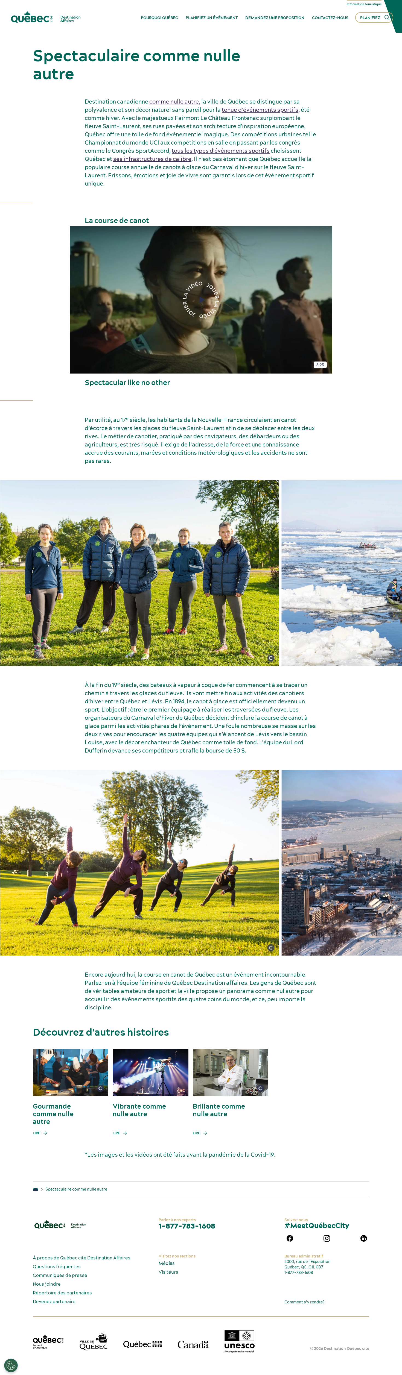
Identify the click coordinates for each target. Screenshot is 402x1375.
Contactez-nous (330, 17)
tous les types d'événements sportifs (221, 150)
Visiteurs (168, 1272)
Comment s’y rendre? (304, 1302)
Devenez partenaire (54, 1301)
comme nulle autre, (174, 101)
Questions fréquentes (57, 1266)
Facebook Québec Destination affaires (289, 1238)
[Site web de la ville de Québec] (93, 1341)
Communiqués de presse (60, 1275)
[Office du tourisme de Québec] (48, 1342)
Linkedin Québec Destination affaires (363, 1238)
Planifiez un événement (212, 17)
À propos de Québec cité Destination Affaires (81, 1258)
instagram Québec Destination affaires (326, 1238)
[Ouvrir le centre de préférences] (11, 1365)
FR (390, 4)
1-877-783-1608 (187, 1225)
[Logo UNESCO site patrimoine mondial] (240, 1341)
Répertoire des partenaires (62, 1292)
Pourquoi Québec (159, 17)
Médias (167, 1263)
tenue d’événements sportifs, (261, 109)
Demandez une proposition (274, 17)
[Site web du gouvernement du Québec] (142, 1344)
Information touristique (364, 4)
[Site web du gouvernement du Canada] (193, 1344)
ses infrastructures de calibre (152, 158)
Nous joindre (47, 1284)
